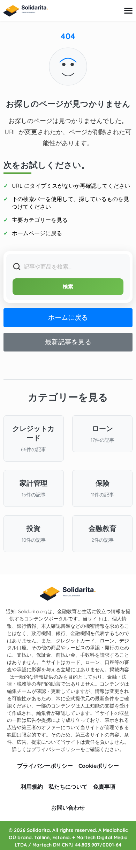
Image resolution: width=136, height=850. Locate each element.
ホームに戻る (68, 317)
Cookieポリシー (98, 765)
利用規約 (32, 786)
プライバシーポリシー (45, 765)
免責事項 (104, 786)
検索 (68, 286)
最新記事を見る (68, 342)
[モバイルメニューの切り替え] (128, 11)
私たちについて (68, 786)
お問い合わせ (68, 807)
